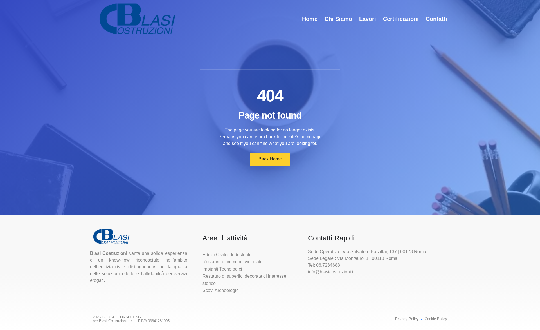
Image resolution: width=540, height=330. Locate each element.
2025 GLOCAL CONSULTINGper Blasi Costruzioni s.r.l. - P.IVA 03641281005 (131, 319)
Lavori (367, 19)
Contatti (436, 19)
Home (310, 19)
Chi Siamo (338, 19)
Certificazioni (401, 19)
